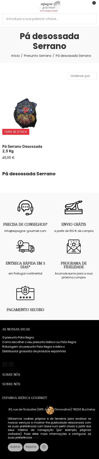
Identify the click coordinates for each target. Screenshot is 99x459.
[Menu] (4, 6)
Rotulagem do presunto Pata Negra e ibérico (33, 347)
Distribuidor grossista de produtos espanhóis (34, 351)
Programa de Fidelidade (74, 265)
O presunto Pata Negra (18, 337)
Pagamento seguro (25, 309)
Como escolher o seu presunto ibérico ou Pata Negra (39, 342)
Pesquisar (91, 19)
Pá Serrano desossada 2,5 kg (22, 148)
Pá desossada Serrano (28, 174)
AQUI (36, 437)
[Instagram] (11, 364)
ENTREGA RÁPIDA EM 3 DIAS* (25, 265)
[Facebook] (4, 364)
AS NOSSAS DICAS (16, 329)
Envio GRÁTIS (73, 224)
